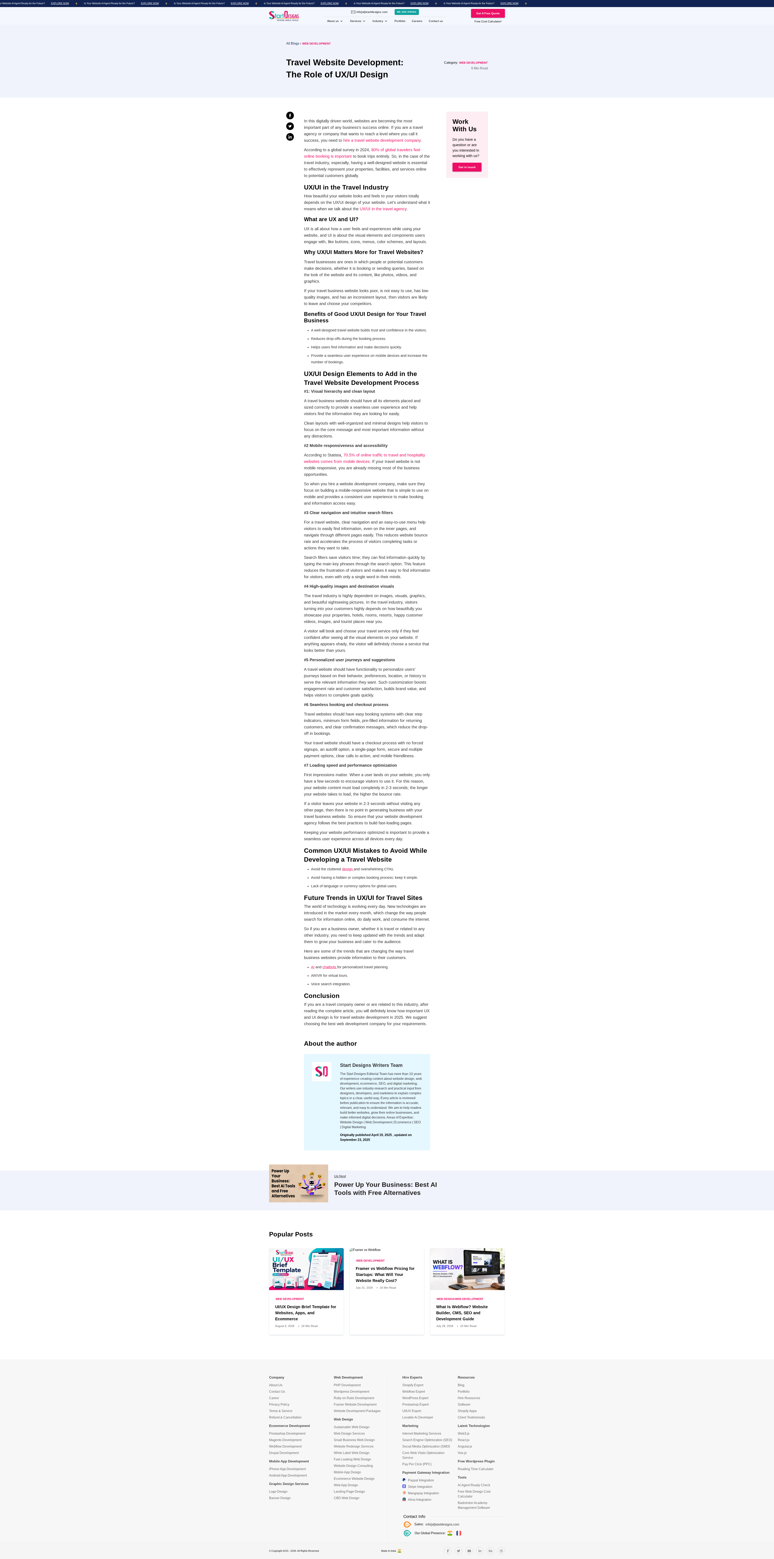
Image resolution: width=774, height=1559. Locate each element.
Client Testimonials (471, 1417)
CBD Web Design (346, 1498)
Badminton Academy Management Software (474, 1505)
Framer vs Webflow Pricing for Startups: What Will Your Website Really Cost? (385, 1274)
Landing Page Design (349, 1491)
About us (333, 21)
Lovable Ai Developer (417, 1417)
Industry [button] (378, 21)
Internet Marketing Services (421, 1433)
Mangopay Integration (423, 1493)
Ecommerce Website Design (354, 1478)
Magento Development (285, 1440)
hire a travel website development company (382, 140)
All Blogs (293, 43)
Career (274, 1398)
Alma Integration (419, 1499)
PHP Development (347, 1385)
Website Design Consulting (353, 1465)
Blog (461, 1385)
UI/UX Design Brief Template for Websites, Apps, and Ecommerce (305, 1313)
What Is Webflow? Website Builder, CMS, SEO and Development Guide (462, 1313)
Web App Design (346, 1485)
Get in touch (467, 167)
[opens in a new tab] (447, 1550)
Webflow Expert (413, 1391)
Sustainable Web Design (351, 1427)
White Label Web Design (351, 1453)
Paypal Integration (421, 1480)
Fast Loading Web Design (352, 1459)
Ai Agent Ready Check (474, 1485)
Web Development (316, 43)
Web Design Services (349, 1433)
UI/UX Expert (411, 1411)
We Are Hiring (407, 12)
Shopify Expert (412, 1385)
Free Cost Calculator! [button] (488, 21)
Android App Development (288, 1475)
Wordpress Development (351, 1391)
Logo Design (278, 1491)
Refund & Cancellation (285, 1417)
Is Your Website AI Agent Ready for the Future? (109, 3)
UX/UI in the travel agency (383, 209)
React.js (463, 1440)
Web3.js (463, 1433)
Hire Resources (469, 1398)
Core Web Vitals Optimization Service (423, 1455)
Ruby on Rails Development (354, 1398)
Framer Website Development (355, 1404)
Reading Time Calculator (475, 1469)
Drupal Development (284, 1453)
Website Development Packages (357, 1411)
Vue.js (462, 1453)
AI (312, 967)
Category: (451, 62)
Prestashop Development (287, 1433)
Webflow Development (285, 1446)
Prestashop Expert (415, 1404)
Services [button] (356, 21)
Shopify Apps (467, 1411)
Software (464, 1404)
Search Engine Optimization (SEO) (427, 1440)
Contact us (436, 21)
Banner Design (280, 1498)
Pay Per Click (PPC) (417, 1464)
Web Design (446, 1299)
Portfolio (399, 21)
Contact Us (277, 1391)
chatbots (329, 967)
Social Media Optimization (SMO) (426, 1446)
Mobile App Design (347, 1472)
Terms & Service (280, 1411)
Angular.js (465, 1446)
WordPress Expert (415, 1398)
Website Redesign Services (353, 1446)
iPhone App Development (287, 1469)
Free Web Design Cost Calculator (474, 1494)
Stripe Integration (420, 1486)
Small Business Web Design (354, 1440)
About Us (275, 1385)
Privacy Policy (279, 1404)
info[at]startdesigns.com (372, 12)
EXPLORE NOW (60, 3)
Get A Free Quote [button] (488, 13)
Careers (417, 21)
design (348, 869)
